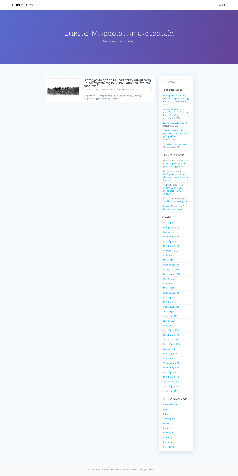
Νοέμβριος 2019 (171, 377)
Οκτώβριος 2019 (171, 381)
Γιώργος (25, 5)
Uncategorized (170, 404)
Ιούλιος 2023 (169, 255)
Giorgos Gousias (92, 89)
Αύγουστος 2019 (170, 391)
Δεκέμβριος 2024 (171, 222)
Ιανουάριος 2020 (171, 367)
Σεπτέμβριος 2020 (171, 344)
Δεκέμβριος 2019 (171, 372)
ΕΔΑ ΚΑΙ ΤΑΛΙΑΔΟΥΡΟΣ (174, 122)
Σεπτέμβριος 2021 (171, 311)
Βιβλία (166, 414)
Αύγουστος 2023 (170, 250)
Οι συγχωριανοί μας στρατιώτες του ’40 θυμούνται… (172, 190)
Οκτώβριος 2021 (171, 306)
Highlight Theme (146, 469)
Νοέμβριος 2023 (171, 246)
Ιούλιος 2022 (169, 278)
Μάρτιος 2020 (169, 358)
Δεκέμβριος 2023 (171, 241)
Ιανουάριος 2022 (171, 292)
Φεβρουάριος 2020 (172, 363)
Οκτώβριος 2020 (171, 339)
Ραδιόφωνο (168, 446)
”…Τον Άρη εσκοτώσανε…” (175, 144)
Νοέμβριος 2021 (171, 302)
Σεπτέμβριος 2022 (171, 274)
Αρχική (222, 5)
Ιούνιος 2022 (169, 283)
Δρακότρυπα (107, 89)
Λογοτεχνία (168, 432)
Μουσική (167, 437)
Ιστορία (116, 89)
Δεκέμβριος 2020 (171, 330)
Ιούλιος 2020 (169, 349)
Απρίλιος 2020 (170, 353)
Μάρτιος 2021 (169, 325)
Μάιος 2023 (168, 260)
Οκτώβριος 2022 (171, 269)
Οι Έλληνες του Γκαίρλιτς (175, 201)
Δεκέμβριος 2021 (171, 297)
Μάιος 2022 (168, 288)
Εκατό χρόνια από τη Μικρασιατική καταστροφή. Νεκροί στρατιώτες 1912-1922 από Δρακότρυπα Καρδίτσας (117, 83)
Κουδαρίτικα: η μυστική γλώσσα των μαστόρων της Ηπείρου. (176, 98)
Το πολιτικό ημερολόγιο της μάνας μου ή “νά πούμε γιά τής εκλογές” (175, 133)
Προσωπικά (168, 442)
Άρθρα (166, 409)
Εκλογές (167, 423)
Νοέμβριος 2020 (171, 335)
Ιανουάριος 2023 (171, 264)
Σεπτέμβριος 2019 (171, 386)
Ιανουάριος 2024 (171, 236)
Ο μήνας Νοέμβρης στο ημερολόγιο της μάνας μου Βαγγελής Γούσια (175, 112)
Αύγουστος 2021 (170, 316)
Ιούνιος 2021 (169, 320)
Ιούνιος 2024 (169, 232)
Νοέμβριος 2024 (171, 227)
